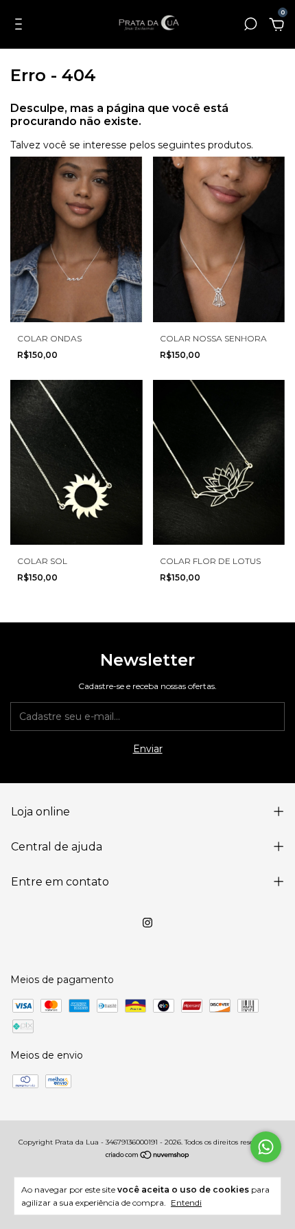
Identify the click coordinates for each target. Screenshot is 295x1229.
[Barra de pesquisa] (250, 26)
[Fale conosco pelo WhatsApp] (265, 1146)
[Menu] (21, 26)
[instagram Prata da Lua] (147, 922)
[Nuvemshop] (148, 1156)
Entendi (186, 1202)
